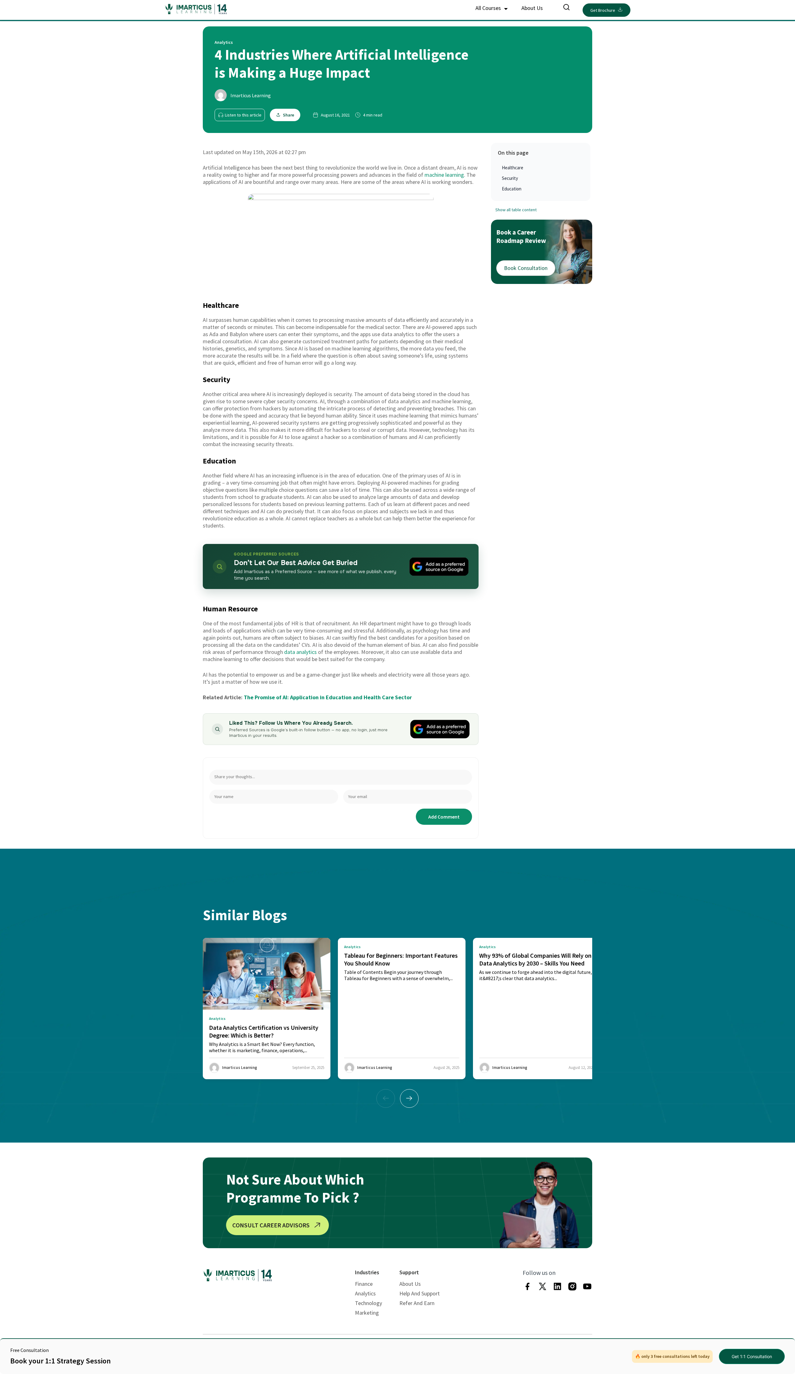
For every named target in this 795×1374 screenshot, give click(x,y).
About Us (532, 7)
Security (510, 178)
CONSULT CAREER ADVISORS (271, 1225)
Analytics (365, 1293)
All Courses (488, 7)
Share (288, 115)
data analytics (300, 651)
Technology (368, 1303)
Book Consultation (525, 268)
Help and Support (419, 1293)
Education (511, 189)
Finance (364, 1283)
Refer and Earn (416, 1303)
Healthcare (512, 168)
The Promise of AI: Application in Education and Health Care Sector (328, 697)
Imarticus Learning (250, 95)
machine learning (444, 174)
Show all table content (516, 209)
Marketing (367, 1312)
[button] (409, 1098)
